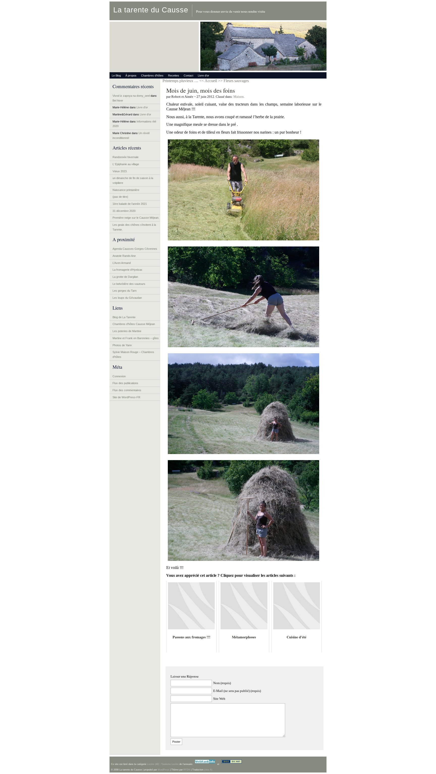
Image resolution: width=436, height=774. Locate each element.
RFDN (186, 769)
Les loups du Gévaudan (127, 297)
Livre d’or (203, 75)
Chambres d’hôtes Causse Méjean (134, 324)
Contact (188, 75)
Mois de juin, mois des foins (200, 90)
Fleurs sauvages (236, 81)
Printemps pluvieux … (180, 81)
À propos (131, 75)
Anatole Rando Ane (124, 255)
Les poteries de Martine (127, 331)
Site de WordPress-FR (126, 397)
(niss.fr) (208, 769)
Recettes (173, 75)
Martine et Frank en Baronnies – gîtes (136, 338)
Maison (238, 96)
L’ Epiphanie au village (126, 164)
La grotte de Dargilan (125, 276)
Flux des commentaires (127, 390)
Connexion (119, 376)
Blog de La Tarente (124, 317)
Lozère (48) (153, 764)
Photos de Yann (122, 345)
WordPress (163, 769)
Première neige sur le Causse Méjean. (136, 217)
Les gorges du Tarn (125, 290)
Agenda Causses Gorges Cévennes (135, 248)
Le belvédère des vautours (129, 283)
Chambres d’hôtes (152, 75)
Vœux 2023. (120, 171)
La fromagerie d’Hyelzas (127, 269)
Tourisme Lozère (170, 764)
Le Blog (116, 75)
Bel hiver (118, 100)
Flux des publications (125, 383)
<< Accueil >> (211, 81)
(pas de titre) (120, 196)
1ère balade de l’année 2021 (130, 203)
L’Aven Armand (122, 262)
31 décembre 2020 (124, 210)
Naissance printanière (126, 189)
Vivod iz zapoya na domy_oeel (131, 95)
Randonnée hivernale (126, 157)
